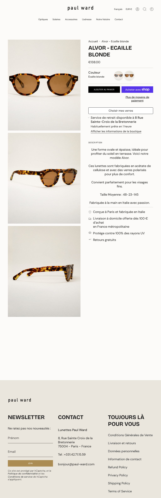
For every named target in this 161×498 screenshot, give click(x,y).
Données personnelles (123, 451)
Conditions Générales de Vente (130, 435)
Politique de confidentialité (23, 473)
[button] (43, 19)
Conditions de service (20, 476)
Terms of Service (120, 491)
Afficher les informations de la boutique (116, 131)
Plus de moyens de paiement (137, 98)
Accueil (93, 41)
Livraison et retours (122, 443)
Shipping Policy (119, 483)
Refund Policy (117, 467)
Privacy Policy (118, 475)
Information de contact (125, 459)
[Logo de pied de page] (19, 401)
